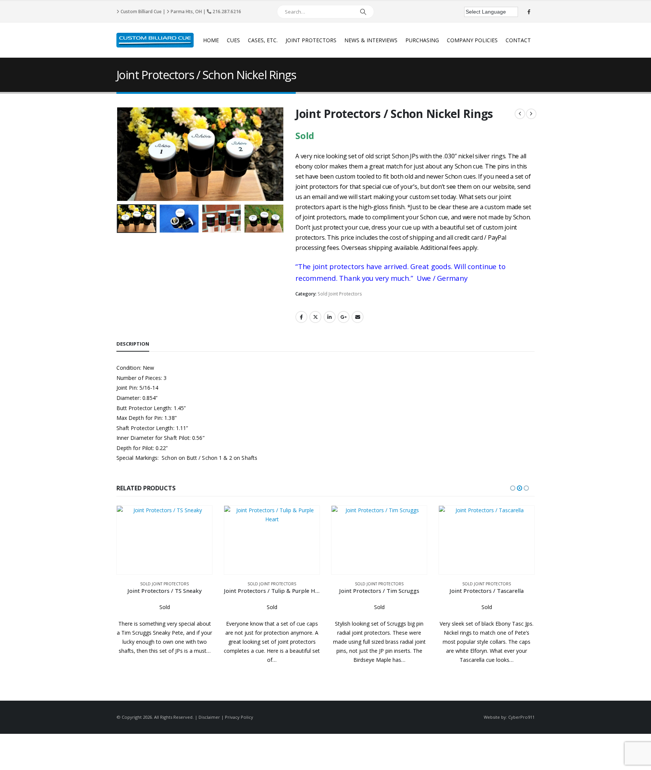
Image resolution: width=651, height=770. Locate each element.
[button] (118, 154)
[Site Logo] (155, 40)
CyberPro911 (521, 717)
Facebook (301, 317)
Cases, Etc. (263, 40)
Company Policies (472, 40)
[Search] (363, 11)
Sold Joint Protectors (340, 294)
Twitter (315, 317)
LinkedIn (330, 317)
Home (211, 40)
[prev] (520, 114)
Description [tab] (132, 343)
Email (357, 317)
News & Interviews (370, 40)
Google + (344, 317)
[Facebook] (529, 11)
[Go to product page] (164, 540)
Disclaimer (209, 717)
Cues (233, 40)
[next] (531, 114)
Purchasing (422, 40)
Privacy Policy (239, 717)
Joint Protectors (311, 40)
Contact (518, 40)
